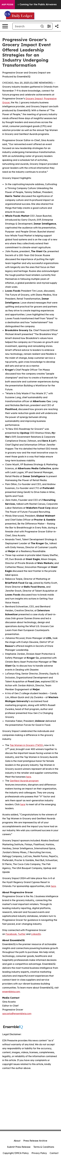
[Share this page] (57, 26)
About (17, 1140)
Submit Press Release (18, 1146)
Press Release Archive (35, 1140)
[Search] (42, 26)
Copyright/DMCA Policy (16, 1153)
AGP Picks (7, 4)
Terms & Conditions (43, 1146)
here (28, 776)
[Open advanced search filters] (49, 26)
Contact (54, 1153)
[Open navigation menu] (5, 26)
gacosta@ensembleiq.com (16, 1013)
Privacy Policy (39, 1153)
